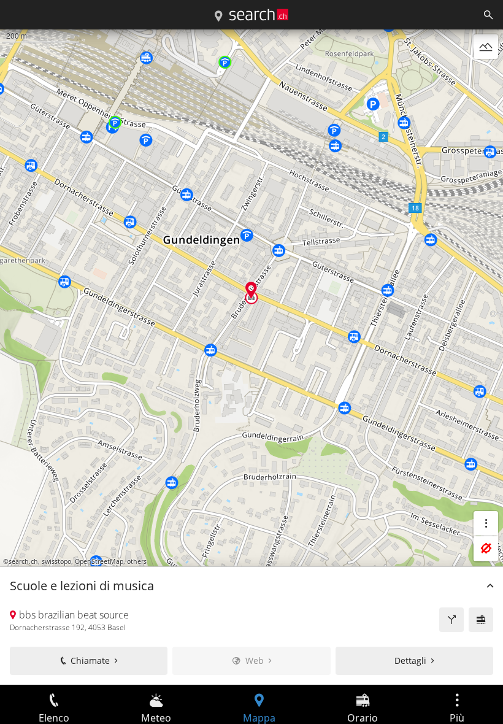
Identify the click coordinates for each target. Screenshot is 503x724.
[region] (251, 357)
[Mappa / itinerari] (218, 16)
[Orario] (481, 619)
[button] (251, 289)
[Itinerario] (451, 619)
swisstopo (56, 561)
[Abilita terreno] (486, 46)
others (137, 561)
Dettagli (410, 660)
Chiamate (90, 660)
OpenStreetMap (99, 561)
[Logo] (258, 15)
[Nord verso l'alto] (486, 76)
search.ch (23, 561)
